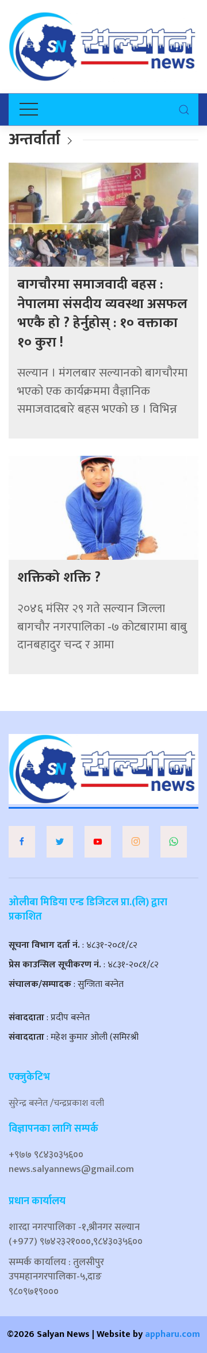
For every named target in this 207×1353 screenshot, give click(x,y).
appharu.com (172, 1334)
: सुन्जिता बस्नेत (66, 984)
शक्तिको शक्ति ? (59, 577)
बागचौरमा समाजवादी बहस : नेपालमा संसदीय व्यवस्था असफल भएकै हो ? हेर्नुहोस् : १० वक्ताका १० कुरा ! (102, 313)
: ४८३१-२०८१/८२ (73, 945)
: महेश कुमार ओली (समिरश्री (74, 1037)
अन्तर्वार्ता (34, 139)
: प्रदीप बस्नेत (49, 1017)
